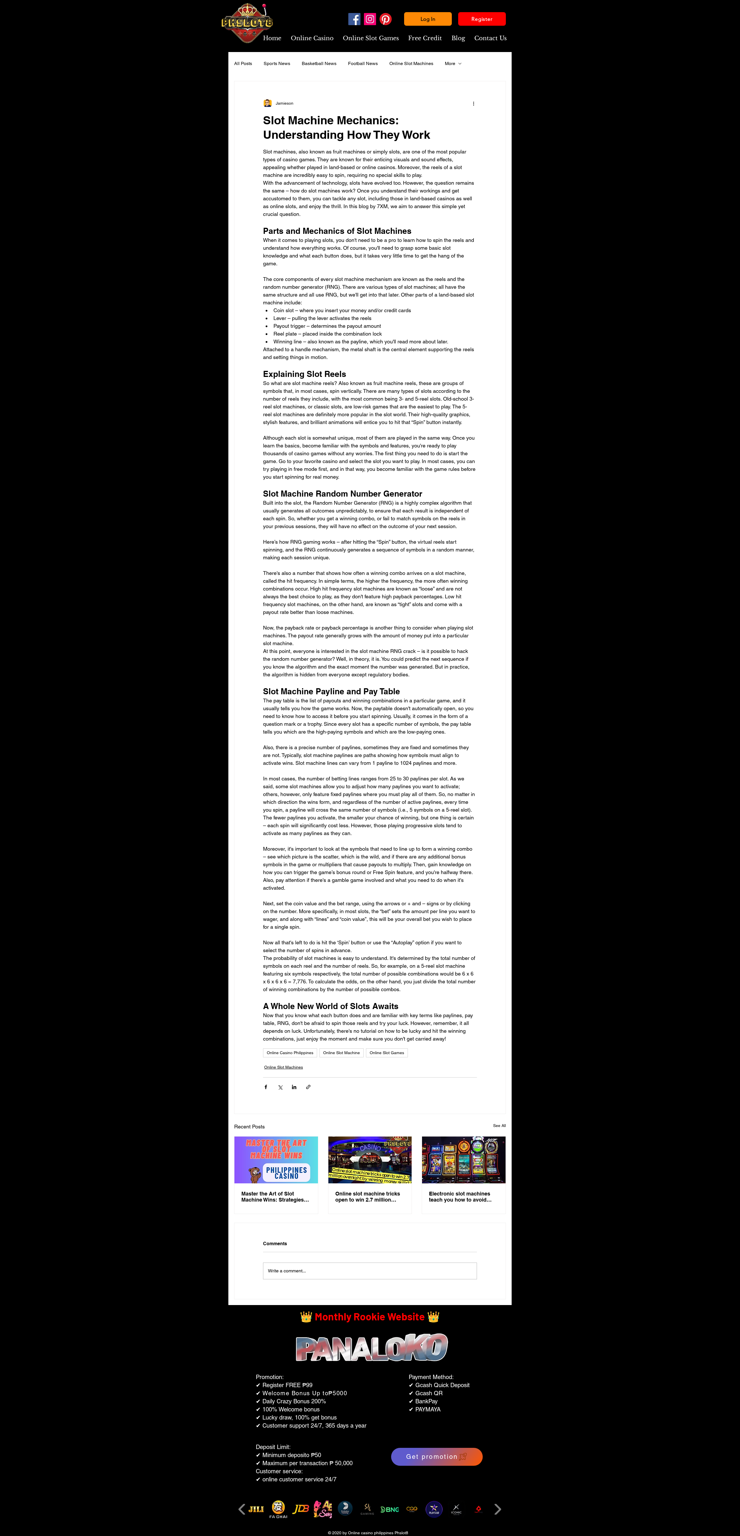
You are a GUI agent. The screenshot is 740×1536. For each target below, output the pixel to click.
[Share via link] (308, 1087)
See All (499, 1125)
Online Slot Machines (411, 63)
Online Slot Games (387, 1052)
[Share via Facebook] (266, 1087)
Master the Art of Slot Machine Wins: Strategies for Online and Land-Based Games (274, 1197)
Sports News (277, 63)
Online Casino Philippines (290, 1052)
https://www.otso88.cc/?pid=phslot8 (361, 1420)
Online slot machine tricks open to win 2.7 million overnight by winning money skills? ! (367, 1197)
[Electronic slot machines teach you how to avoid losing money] (464, 1160)
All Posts (243, 63)
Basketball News (319, 63)
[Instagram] (370, 19)
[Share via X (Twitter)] (280, 1087)
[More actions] (473, 103)
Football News (363, 63)
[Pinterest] (386, 19)
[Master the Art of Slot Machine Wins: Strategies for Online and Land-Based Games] (276, 1160)
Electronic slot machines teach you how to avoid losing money (459, 1197)
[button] (312, 38)
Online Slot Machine (341, 1052)
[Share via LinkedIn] (294, 1087)
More (450, 63)
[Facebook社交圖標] (354, 19)
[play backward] (242, 1509)
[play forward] (497, 1509)
